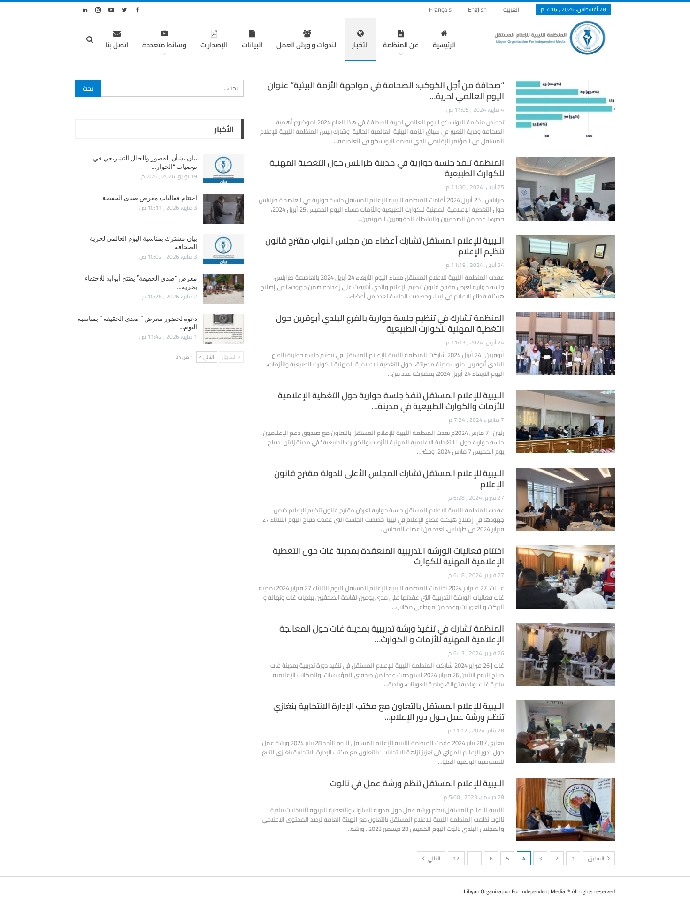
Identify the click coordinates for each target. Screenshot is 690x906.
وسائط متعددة (164, 45)
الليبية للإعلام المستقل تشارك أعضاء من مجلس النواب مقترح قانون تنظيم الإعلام (384, 246)
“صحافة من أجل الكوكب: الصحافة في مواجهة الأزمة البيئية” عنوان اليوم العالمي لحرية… (386, 90)
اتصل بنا (116, 45)
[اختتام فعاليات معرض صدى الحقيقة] (223, 209)
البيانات (252, 45)
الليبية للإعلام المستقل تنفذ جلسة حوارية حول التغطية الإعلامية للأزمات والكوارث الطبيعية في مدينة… (391, 401)
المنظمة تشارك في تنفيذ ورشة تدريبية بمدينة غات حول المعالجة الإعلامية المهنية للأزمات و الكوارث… (391, 634)
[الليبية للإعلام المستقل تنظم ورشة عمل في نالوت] (565, 809)
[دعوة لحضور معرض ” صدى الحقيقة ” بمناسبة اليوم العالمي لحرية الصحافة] (223, 329)
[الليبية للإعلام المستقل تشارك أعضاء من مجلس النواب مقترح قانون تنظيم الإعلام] (565, 266)
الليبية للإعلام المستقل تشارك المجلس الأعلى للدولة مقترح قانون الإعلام (389, 478)
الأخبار (360, 45)
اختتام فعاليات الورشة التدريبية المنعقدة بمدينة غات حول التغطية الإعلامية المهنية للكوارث (388, 556)
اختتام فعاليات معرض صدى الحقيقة (149, 198)
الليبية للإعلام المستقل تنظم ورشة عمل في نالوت (417, 783)
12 (456, 858)
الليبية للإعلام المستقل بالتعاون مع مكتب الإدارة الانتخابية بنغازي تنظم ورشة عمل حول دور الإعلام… (388, 711)
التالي (433, 858)
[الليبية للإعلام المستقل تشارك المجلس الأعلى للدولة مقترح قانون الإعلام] (565, 499)
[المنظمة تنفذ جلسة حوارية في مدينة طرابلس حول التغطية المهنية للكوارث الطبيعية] (565, 188)
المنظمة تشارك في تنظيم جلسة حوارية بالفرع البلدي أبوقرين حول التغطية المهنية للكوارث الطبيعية (390, 323)
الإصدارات (214, 45)
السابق (597, 858)
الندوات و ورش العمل (307, 45)
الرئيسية (444, 45)
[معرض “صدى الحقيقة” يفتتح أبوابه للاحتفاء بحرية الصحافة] (223, 289)
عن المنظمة (401, 45)
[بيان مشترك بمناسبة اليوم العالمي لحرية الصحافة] (223, 249)
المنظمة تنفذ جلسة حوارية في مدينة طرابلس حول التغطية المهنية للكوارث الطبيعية (386, 168)
